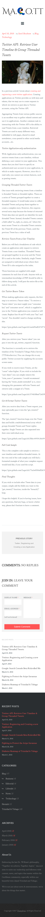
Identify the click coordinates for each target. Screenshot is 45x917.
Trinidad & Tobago (10, 809)
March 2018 (7, 835)
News (8, 793)
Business (9, 778)
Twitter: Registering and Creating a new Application (20, 659)
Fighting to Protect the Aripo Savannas (19, 676)
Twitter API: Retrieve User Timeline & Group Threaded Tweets (19, 648)
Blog (36, 33)
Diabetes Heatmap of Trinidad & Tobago (20, 684)
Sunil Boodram (24, 33)
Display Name (11, 597)
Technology (7, 37)
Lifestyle (9, 788)
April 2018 (6, 831)
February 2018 (8, 840)
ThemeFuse (21, 911)
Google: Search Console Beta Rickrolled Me (21, 668)
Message (28, 597)
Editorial (9, 783)
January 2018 (7, 844)
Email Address (12, 608)
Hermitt (5, 804)
